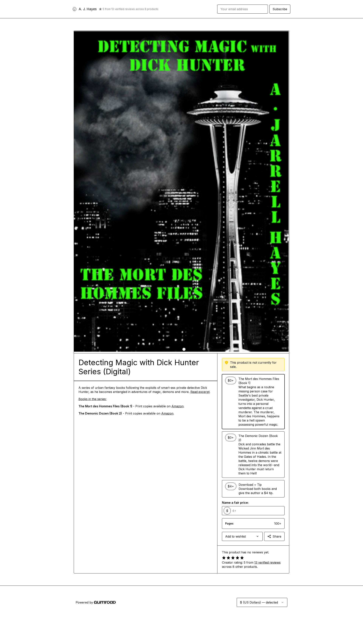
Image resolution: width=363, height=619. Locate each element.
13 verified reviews (267, 562)
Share (277, 536)
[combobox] (242, 536)
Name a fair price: (235, 502)
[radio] (253, 401)
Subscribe (280, 9)
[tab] (179, 349)
